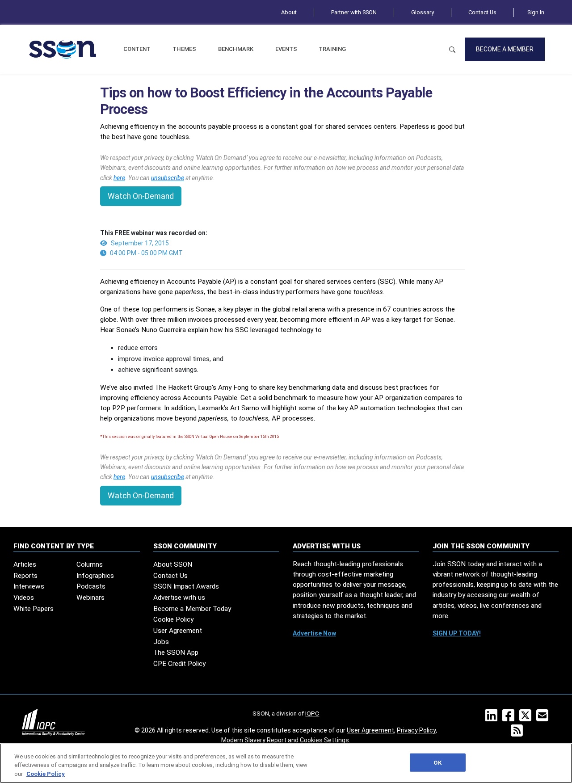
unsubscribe (167, 177)
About (289, 12)
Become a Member (505, 49)
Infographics (95, 576)
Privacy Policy (416, 730)
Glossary (422, 12)
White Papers (33, 609)
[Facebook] (510, 718)
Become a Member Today (192, 609)
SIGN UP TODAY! (457, 633)
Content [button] (137, 49)
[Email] (544, 718)
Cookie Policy (173, 619)
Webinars (90, 598)
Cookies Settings (324, 740)
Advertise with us (179, 598)
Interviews (28, 586)
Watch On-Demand (141, 196)
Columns (89, 564)
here (119, 177)
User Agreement (177, 631)
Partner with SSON (354, 12)
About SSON (172, 564)
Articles (24, 564)
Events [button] (286, 49)
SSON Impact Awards (186, 586)
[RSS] (518, 733)
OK (437, 762)
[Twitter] (527, 718)
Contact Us (482, 12)
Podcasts (90, 586)
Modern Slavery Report (253, 740)
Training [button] (332, 49)
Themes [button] (184, 49)
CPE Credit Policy (179, 664)
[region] (286, 763)
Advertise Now (314, 633)
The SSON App (175, 652)
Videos (23, 598)
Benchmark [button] (235, 49)
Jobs (161, 642)
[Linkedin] (493, 718)
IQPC (312, 713)
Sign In (535, 12)
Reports (25, 576)
